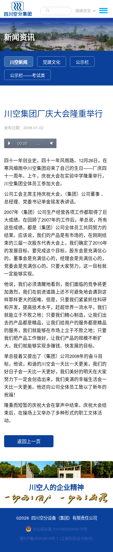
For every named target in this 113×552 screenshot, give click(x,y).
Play (9, 143)
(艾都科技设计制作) (76, 538)
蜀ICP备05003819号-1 (39, 538)
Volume (50, 143)
